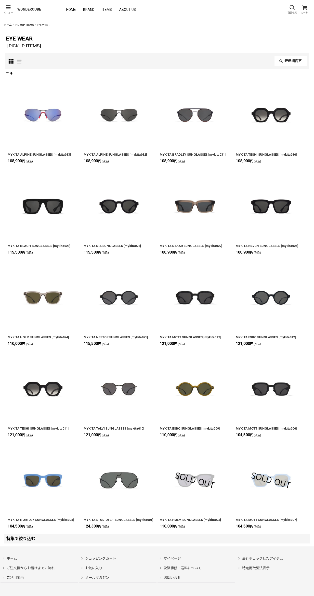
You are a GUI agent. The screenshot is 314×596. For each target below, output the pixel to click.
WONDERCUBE (29, 9)
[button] (8, 9)
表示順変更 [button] (293, 61)
